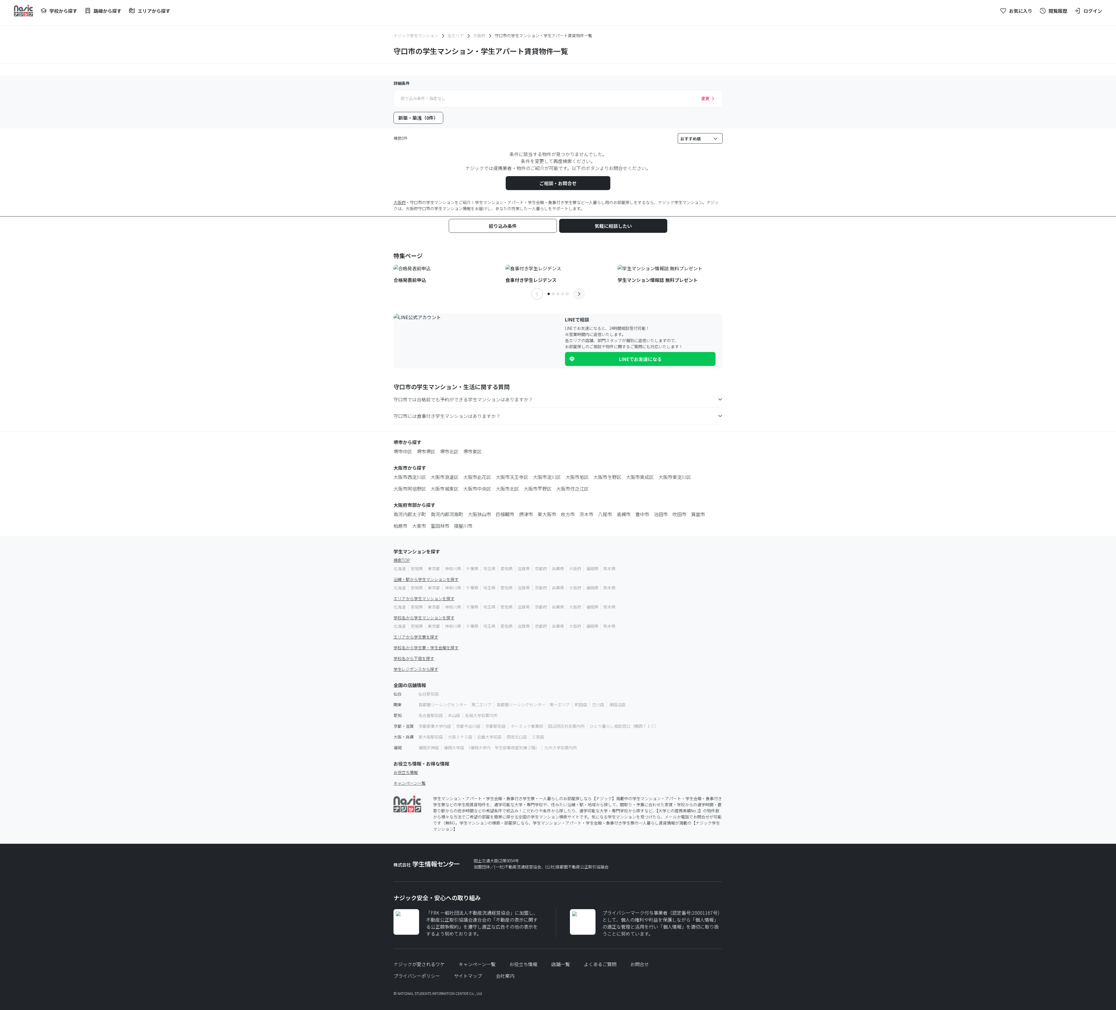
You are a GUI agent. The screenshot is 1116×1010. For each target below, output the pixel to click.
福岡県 (592, 568)
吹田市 (679, 514)
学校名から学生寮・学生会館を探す (426, 647)
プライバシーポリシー (417, 975)
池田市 (661, 514)
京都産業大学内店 (435, 726)
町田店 (581, 704)
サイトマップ (468, 975)
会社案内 (505, 975)
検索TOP (402, 560)
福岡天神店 (429, 747)
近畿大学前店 (489, 737)
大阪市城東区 (445, 488)
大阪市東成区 (640, 476)
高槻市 (624, 514)
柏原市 (400, 525)
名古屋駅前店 (431, 715)
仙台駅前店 (429, 694)
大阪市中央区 (477, 488)
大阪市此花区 (477, 476)
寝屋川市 (463, 525)
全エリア (456, 35)
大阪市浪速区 (445, 476)
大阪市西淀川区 (410, 476)
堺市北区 (449, 451)
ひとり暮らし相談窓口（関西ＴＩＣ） (624, 726)
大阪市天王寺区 (512, 476)
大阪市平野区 (538, 488)
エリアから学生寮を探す (416, 637)
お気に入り (1020, 10)
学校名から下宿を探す (414, 658)
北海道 (400, 568)
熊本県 (609, 568)
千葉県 (472, 568)
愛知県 (506, 568)
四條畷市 (505, 514)
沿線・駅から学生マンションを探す (426, 579)
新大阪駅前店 (431, 737)
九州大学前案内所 (560, 747)
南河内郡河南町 (447, 514)
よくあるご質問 (600, 964)
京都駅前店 (495, 726)
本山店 (454, 715)
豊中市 (642, 514)
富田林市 (440, 525)
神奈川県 (453, 568)
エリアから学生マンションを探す (424, 598)
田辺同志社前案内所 (566, 726)
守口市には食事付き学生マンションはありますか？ (447, 415)
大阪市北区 (507, 488)
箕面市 (698, 514)
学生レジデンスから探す (416, 669)
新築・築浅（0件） (418, 117)
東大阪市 (547, 514)
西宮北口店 (517, 737)
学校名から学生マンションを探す (424, 618)
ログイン (1092, 10)
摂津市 (526, 514)
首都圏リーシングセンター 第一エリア (533, 704)
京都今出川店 (468, 726)
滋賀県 (524, 568)
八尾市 (605, 514)
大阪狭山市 (479, 514)
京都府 (541, 568)
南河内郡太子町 (410, 514)
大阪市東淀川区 (675, 476)
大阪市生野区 (607, 476)
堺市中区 (403, 451)
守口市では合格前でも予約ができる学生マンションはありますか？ (463, 399)
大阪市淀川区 (547, 476)
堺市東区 (472, 451)
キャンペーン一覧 (410, 783)
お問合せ (639, 964)
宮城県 (417, 568)
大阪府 (479, 35)
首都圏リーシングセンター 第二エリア (455, 704)
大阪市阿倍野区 (410, 488)
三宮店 (538, 737)
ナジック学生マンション (416, 35)
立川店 (598, 704)
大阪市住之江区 (572, 488)
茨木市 (586, 514)
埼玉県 (489, 568)
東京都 (434, 568)
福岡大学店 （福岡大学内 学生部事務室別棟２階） (491, 747)
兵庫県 (558, 568)
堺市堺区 (426, 451)
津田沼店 (617, 704)
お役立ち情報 (406, 772)
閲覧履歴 (1058, 10)
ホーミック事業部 (527, 726)
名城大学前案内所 (481, 715)
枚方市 (568, 514)
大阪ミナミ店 (460, 737)
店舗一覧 (560, 964)
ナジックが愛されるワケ (419, 964)
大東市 (419, 525)
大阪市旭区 (577, 476)
